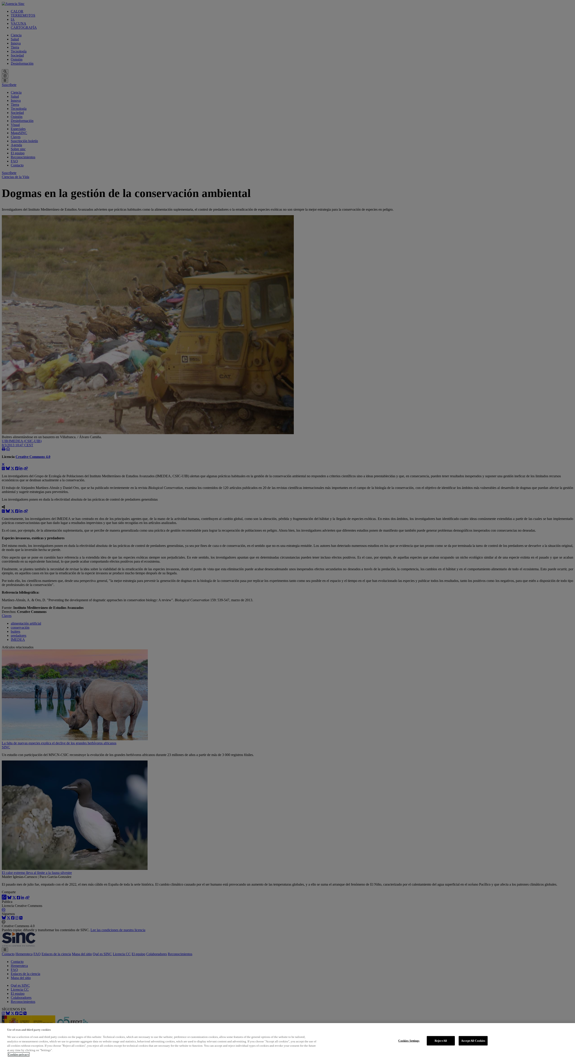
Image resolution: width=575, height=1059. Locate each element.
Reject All (441, 1040)
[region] (287, 1041)
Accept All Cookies (473, 1040)
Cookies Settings (408, 1040)
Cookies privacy (18, 1054)
